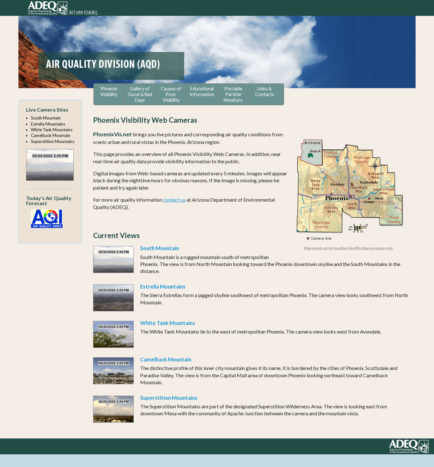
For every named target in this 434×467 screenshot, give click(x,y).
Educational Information (202, 91)
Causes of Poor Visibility (171, 94)
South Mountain (159, 248)
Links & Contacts (264, 91)
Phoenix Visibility (108, 91)
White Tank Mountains (167, 323)
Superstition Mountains (169, 397)
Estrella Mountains (163, 286)
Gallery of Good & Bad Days (140, 94)
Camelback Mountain (165, 359)
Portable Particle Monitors (233, 94)
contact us (174, 200)
